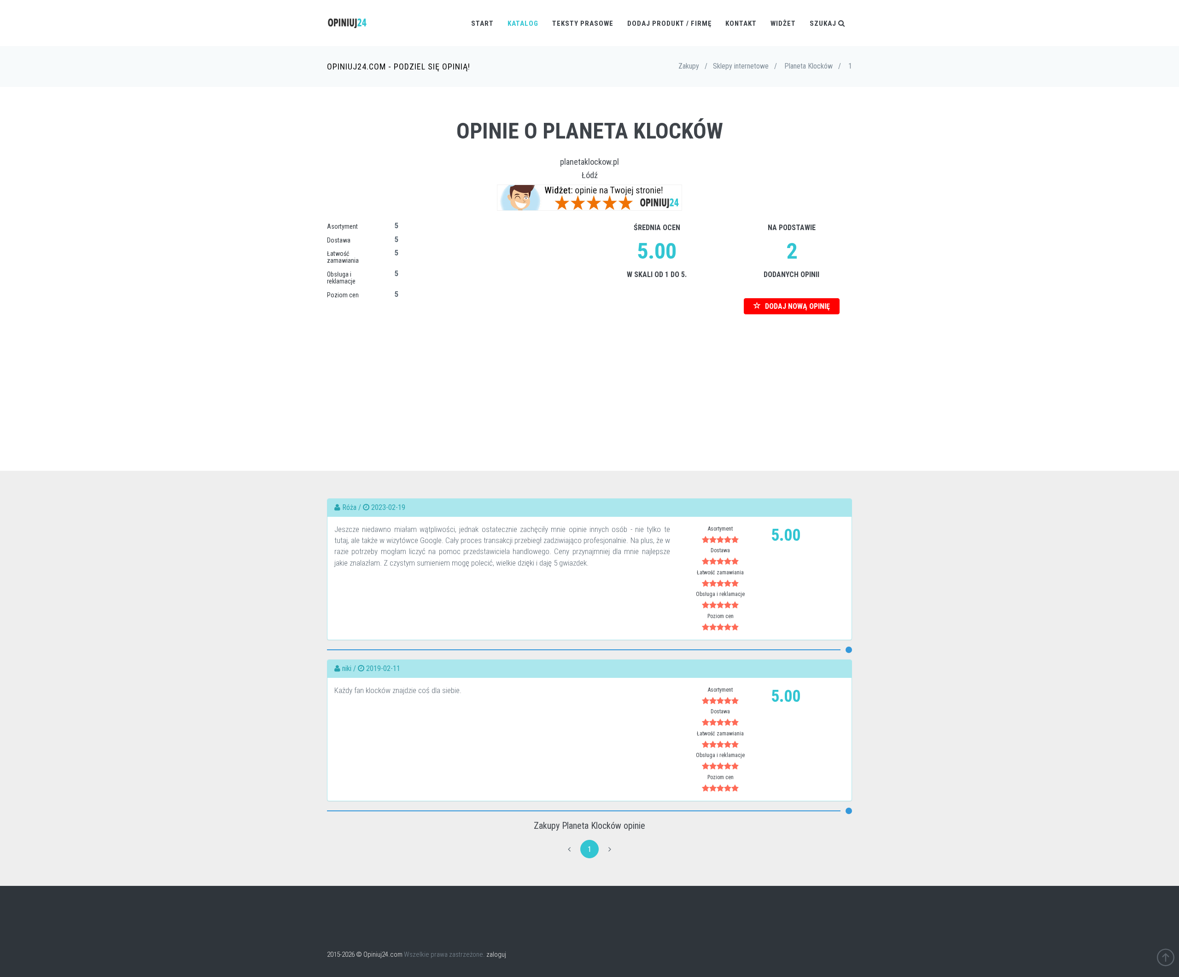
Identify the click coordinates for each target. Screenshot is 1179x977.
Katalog (523, 23)
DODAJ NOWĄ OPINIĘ (796, 306)
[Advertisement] (589, 378)
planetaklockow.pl (589, 162)
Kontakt (741, 23)
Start (482, 23)
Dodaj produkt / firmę (669, 23)
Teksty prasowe (582, 23)
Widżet (783, 23)
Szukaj (824, 23)
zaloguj (496, 954)
